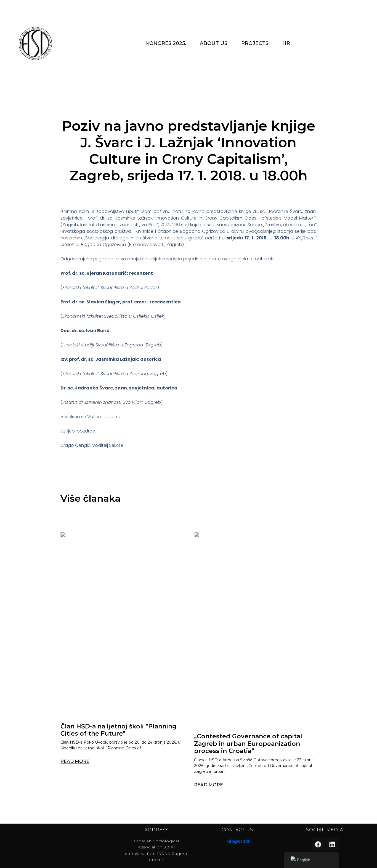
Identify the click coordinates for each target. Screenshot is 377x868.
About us (213, 43)
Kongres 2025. (166, 43)
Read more (74, 761)
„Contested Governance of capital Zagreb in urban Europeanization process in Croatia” (248, 744)
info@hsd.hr (238, 841)
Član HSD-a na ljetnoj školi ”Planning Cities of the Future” (118, 730)
